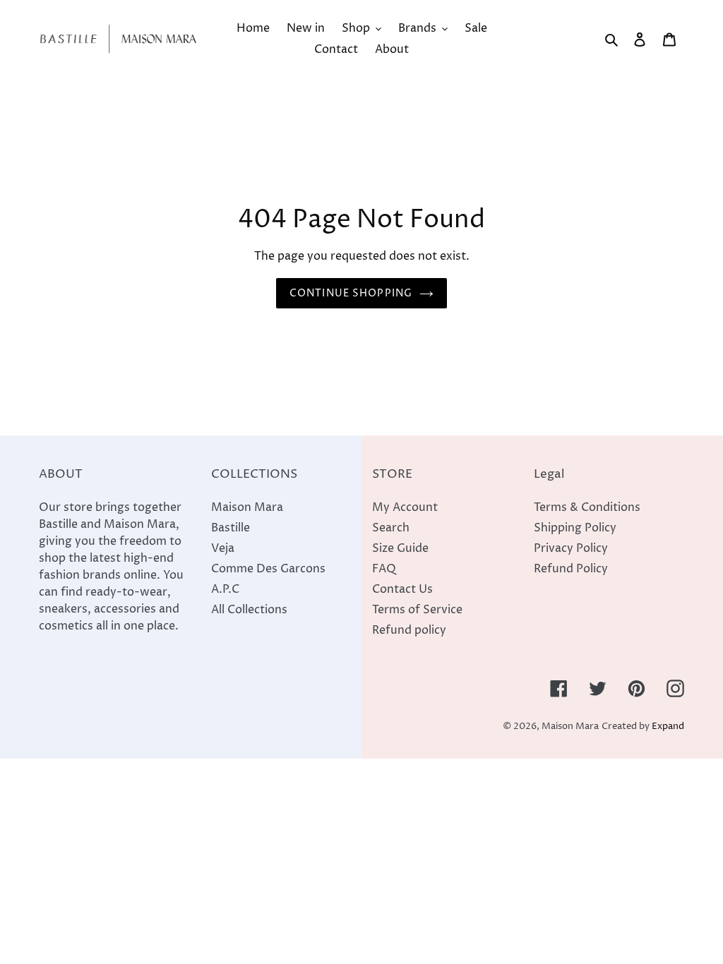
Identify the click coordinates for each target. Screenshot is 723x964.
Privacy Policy (571, 548)
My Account (405, 507)
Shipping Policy (575, 528)
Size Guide (400, 548)
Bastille (230, 528)
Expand (668, 727)
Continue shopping (350, 293)
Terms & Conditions (587, 507)
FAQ (384, 569)
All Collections (249, 609)
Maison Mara (247, 507)
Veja (222, 548)
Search (391, 528)
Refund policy (409, 630)
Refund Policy (571, 569)
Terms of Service (417, 609)
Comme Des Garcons (268, 569)
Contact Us (402, 589)
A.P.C (225, 589)
